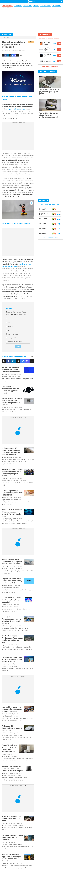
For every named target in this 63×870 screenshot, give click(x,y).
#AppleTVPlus (21, 357)
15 (21, 55)
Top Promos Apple (7, 5)
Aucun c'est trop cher (14, 334)
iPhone (46, 204)
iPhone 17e (43, 209)
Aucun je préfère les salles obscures (18, 338)
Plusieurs (10, 326)
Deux (9, 323)
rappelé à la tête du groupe (16, 109)
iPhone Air (42, 229)
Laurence (6, 50)
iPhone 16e (43, 233)
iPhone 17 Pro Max (43, 214)
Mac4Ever (4, 37)
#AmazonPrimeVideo (9, 357)
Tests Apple (18, 5)
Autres (9, 330)
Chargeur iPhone (45, 5)
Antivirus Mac (27, 5)
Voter (18, 346)
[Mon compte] (61, 2)
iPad (50, 204)
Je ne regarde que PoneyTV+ (16, 341)
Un (8, 319)
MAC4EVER (32, 1)
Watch (53, 204)
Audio (58, 204)
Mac (42, 204)
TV (8, 37)
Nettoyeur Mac (56, 5)
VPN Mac (36, 5)
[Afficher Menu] (1, 1)
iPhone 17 (42, 224)
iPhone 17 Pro (43, 219)
